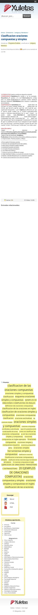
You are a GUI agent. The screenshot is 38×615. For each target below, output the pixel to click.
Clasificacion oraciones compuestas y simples (14, 37)
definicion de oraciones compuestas (19, 406)
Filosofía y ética (8, 545)
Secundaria (7, 526)
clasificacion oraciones (25, 454)
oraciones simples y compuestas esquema (18, 443)
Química (6, 552)
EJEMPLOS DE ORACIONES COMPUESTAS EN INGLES (19, 401)
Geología (6, 581)
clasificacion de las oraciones (19, 487)
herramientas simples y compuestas (18, 452)
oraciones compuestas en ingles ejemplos (17, 437)
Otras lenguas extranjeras (11, 577)
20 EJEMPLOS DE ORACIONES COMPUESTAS (20, 472)
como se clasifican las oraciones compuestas (19, 432)
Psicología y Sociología (10, 591)
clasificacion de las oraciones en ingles (19, 408)
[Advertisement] (19, 25)
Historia (6, 543)
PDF (11, 507)
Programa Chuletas (14, 43)
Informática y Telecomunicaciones (14, 557)
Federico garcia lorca (8, 152)
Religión (6, 584)
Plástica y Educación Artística (12, 589)
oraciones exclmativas (23, 418)
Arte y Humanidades (10, 593)
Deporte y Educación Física (11, 586)
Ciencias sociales (9, 562)
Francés (6, 571)
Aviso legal (24, 608)
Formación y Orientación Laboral (13, 569)
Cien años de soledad (23, 157)
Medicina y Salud (9, 567)
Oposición (7, 533)
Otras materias (8, 540)
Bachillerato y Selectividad (11, 528)
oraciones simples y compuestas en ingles (19, 482)
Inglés (6, 554)
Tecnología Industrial (10, 579)
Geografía (7, 555)
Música (6, 583)
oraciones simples (21, 447)
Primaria (6, 525)
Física (5, 550)
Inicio (3, 32)
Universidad (7, 531)
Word (12, 499)
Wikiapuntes (17, 611)
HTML (12, 503)
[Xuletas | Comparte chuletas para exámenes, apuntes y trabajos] (18, 12)
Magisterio (7, 566)
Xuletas (12, 608)
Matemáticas (8, 547)
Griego (6, 576)
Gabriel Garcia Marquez (9, 157)
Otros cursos (7, 535)
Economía (7, 560)
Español (6, 572)
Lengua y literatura (21, 32)
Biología (6, 549)
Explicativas (14, 99)
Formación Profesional (10, 530)
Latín (5, 574)
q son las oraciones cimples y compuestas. (21, 435)
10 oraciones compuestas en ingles (23, 462)
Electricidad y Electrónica (11, 559)
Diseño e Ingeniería (9, 588)
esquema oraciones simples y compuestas (18, 398)
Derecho (6, 564)
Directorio (9, 32)
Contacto (18, 608)
